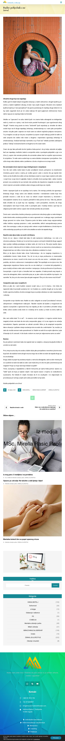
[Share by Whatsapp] (32, 398)
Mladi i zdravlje (33, 627)
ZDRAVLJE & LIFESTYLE (53, 390)
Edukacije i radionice (33, 613)
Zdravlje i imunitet (33, 641)
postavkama (37, 739)
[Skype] (32, 683)
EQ (6, 477)
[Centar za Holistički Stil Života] (5, 2)
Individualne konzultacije (33, 719)
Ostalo (33, 634)
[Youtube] (37, 683)
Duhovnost (33, 606)
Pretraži (55, 585)
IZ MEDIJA (9, 477)
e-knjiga (33, 609)
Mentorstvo (33, 726)
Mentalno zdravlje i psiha (18, 477)
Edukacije (33, 732)
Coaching (33, 729)
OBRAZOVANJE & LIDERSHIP (39, 390)
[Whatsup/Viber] (27, 683)
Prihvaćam (56, 738)
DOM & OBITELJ (26, 390)
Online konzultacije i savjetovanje (33, 723)
